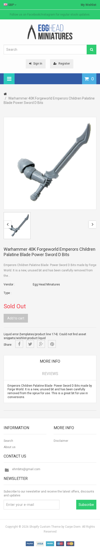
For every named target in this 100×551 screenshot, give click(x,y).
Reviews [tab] (50, 373)
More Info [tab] (50, 361)
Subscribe (86, 505)
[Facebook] (19, 344)
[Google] (41, 344)
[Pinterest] (52, 344)
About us (10, 447)
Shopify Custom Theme (45, 526)
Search (8, 440)
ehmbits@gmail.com (26, 469)
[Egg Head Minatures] (50, 31)
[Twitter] (30, 344)
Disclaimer (61, 440)
